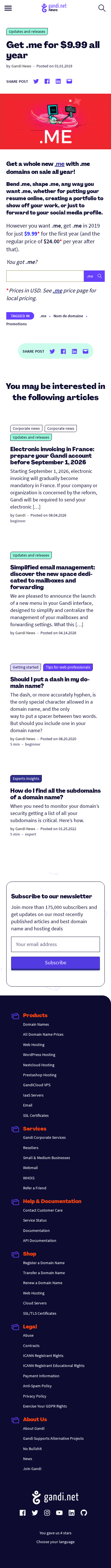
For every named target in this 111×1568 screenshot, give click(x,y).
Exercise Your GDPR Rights (45, 1406)
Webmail (30, 1167)
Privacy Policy (34, 1396)
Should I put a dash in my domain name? (50, 683)
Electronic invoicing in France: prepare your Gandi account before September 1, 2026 (52, 456)
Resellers (30, 1147)
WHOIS (28, 1177)
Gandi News (21, 66)
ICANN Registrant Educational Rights (54, 1365)
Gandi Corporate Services (44, 1137)
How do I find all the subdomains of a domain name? (55, 794)
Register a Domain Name (44, 1262)
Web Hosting (33, 1044)
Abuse (28, 1335)
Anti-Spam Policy (37, 1385)
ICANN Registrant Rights (43, 1355)
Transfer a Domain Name (44, 1272)
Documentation (36, 1230)
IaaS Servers (33, 1095)
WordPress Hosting (39, 1054)
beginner (18, 520)
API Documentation (39, 1240)
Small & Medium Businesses (46, 1157)
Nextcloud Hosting (38, 1064)
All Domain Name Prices (43, 1034)
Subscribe (55, 962)
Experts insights (26, 778)
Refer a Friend (34, 1187)
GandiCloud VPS (36, 1084)
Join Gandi (32, 1468)
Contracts (31, 1345)
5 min (15, 744)
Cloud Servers (35, 1303)
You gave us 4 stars (55, 1532)
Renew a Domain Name (42, 1282)
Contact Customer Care (43, 1210)
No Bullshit (32, 1448)
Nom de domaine (68, 315)
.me (60, 164)
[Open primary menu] (8, 8)
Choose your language (55, 1541)
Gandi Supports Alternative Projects (53, 1438)
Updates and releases (27, 31)
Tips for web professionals (68, 667)
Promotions (16, 323)
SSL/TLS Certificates (39, 1313)
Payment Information (41, 1375)
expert (30, 834)
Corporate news (26, 428)
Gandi (20, 515)
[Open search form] (102, 8)
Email (27, 1105)
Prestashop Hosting (39, 1074)
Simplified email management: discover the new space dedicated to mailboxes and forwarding (52, 578)
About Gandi (33, 1428)
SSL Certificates (36, 1115)
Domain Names (36, 1024)
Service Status (35, 1220)
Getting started (25, 667)
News (27, 1458)
